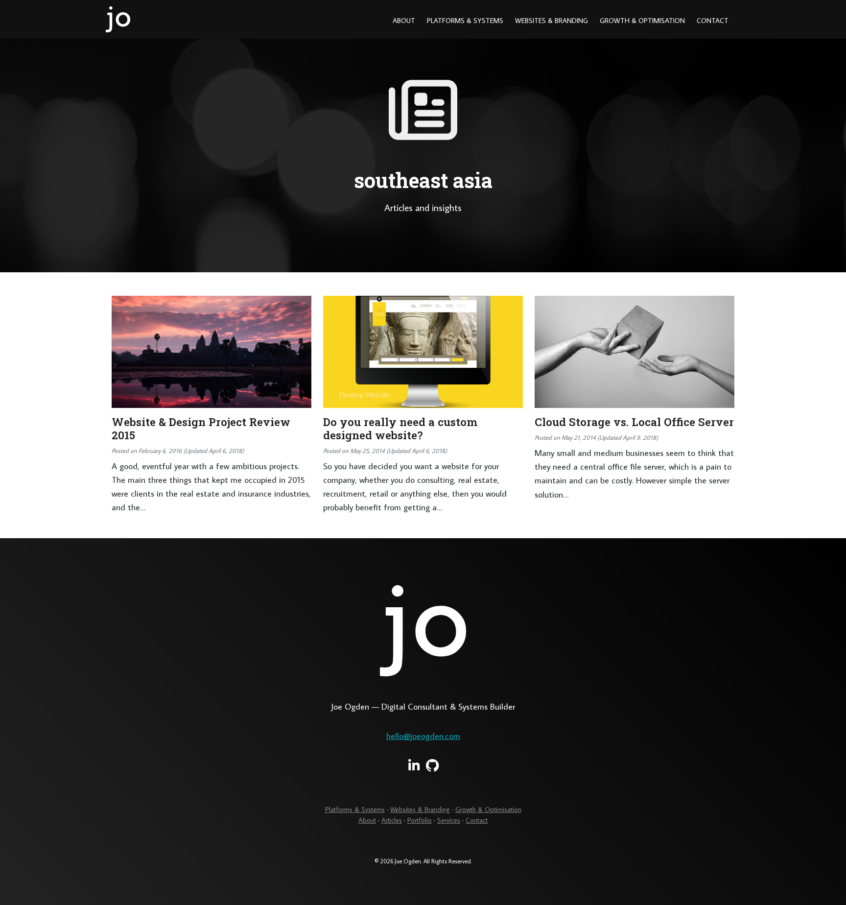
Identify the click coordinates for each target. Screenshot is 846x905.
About (404, 20)
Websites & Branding (551, 20)
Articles (391, 820)
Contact (712, 20)
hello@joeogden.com (423, 735)
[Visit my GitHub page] (432, 765)
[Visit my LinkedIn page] (414, 765)
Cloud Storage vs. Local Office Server (634, 422)
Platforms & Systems (465, 20)
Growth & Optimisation (642, 20)
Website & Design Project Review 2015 (201, 428)
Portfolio (419, 820)
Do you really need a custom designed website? (400, 428)
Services (448, 820)
